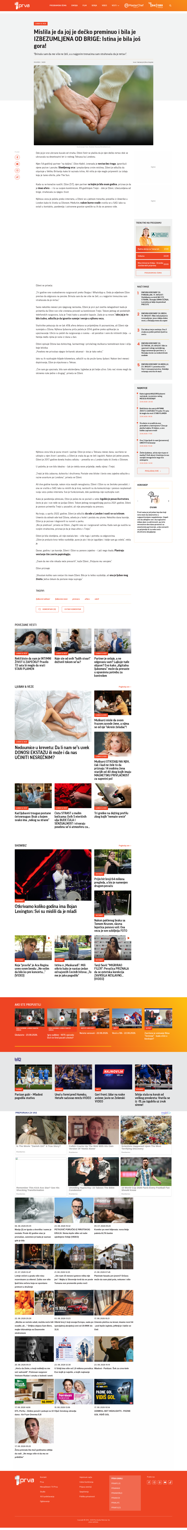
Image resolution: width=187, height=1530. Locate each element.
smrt (97, 599)
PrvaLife (115, 1503)
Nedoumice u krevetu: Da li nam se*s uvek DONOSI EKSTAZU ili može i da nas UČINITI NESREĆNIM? (52, 752)
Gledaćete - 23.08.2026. (26, 1035)
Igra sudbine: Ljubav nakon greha (27, 1029)
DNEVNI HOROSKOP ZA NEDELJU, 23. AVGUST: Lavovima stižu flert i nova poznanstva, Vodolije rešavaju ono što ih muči (155, 368)
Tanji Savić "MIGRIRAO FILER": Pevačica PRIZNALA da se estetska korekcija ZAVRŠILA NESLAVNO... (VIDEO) (111, 972)
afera (87, 599)
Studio (42, 1492)
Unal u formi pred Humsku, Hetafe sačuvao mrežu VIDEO (73, 1096)
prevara (76, 599)
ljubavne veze (61, 599)
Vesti (115, 1028)
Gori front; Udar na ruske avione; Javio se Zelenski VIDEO (110, 1098)
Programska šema (58, 5)
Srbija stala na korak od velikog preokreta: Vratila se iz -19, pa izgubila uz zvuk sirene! (152, 1099)
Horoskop (142, 485)
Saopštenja (84, 1492)
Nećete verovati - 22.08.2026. (94, 1033)
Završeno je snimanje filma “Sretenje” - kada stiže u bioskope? (157, 1036)
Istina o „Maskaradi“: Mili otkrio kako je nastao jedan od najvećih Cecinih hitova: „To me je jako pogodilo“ (73, 970)
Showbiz (19, 901)
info (98, 1089)
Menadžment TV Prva (49, 1487)
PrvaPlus (115, 1483)
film (85, 5)
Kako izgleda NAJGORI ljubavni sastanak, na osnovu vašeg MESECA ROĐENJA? (152, 396)
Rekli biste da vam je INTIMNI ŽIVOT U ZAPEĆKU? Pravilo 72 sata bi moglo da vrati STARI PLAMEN (33, 663)
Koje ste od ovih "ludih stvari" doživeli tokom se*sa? (72, 660)
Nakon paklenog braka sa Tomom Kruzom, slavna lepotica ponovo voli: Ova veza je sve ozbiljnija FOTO (110, 925)
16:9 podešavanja (47, 1497)
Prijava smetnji (85, 1487)
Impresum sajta (86, 1477)
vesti (114, 5)
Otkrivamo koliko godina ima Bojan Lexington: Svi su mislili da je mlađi (46, 909)
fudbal (19, 1089)
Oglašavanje (45, 1501)
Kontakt (43, 1477)
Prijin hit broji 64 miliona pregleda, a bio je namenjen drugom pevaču (111, 882)
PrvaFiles (116, 1508)
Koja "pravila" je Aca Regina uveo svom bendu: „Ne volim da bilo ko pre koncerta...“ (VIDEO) (32, 970)
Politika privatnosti (87, 1497)
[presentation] (137, 501)
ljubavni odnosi (43, 599)
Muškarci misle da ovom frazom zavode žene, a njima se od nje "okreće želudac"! (111, 724)
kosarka (139, 1089)
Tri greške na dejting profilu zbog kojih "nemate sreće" (111, 815)
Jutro (148, 1028)
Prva (42, 1482)
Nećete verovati (87, 1028)
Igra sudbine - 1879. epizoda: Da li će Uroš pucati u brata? (60, 1036)
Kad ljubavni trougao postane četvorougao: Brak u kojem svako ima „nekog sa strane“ (33, 817)
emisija (74, 5)
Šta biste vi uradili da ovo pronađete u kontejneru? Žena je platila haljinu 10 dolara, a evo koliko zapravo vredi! (153, 427)
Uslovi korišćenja (86, 1482)
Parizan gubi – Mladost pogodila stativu (29, 1096)
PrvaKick (115, 1498)
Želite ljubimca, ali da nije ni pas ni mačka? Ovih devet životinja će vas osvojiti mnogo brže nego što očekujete (154, 456)
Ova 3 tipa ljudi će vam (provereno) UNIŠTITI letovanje (154, 441)
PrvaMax (115, 1488)
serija (94, 5)
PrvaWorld (116, 1493)
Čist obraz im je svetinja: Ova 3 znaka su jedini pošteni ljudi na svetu (154, 332)
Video (104, 5)
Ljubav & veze (40, 24)
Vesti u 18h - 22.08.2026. (124, 1033)
